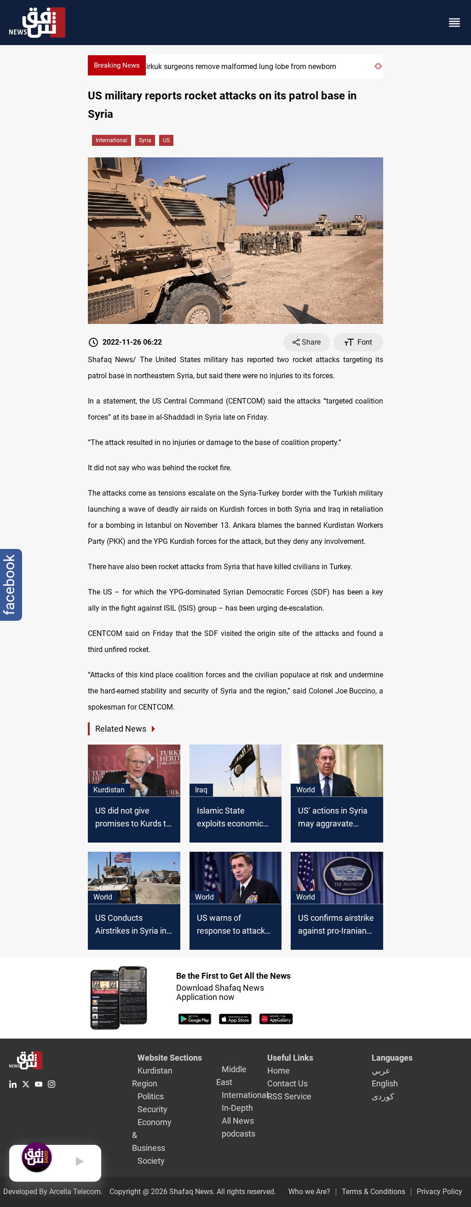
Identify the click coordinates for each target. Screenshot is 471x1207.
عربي (381, 1070)
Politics (151, 1096)
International (111, 140)
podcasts (238, 1133)
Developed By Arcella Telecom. (53, 1191)
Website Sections (170, 1058)
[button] (376, 70)
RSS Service (289, 1096)
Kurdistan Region (152, 1077)
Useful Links (290, 1058)
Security (152, 1109)
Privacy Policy (439, 1191)
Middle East (231, 1075)
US (166, 140)
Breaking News (117, 65)
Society (151, 1161)
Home (278, 1070)
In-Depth (237, 1108)
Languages (392, 1058)
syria (145, 140)
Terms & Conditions (373, 1191)
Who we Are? (309, 1191)
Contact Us (287, 1083)
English (385, 1083)
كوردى (383, 1096)
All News (238, 1121)
